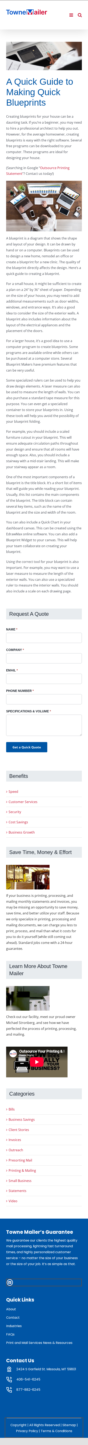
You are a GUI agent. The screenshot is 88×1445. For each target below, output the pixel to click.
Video (13, 1201)
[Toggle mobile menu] (71, 15)
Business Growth (22, 832)
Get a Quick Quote (26, 747)
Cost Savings (18, 822)
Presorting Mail (20, 1160)
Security (15, 812)
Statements (17, 1191)
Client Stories (19, 1130)
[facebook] (10, 1282)
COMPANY (15, 650)
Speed (13, 791)
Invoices (15, 1140)
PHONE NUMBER (20, 691)
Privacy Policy (27, 1431)
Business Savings (22, 1119)
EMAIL (12, 670)
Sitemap (69, 1425)
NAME (11, 629)
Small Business (20, 1180)
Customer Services (23, 802)
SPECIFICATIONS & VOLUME (28, 711)
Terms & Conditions (56, 1431)
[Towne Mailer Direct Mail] (44, 56)
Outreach (16, 1150)
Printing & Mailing (22, 1170)
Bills (12, 1109)
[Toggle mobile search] (80, 15)
